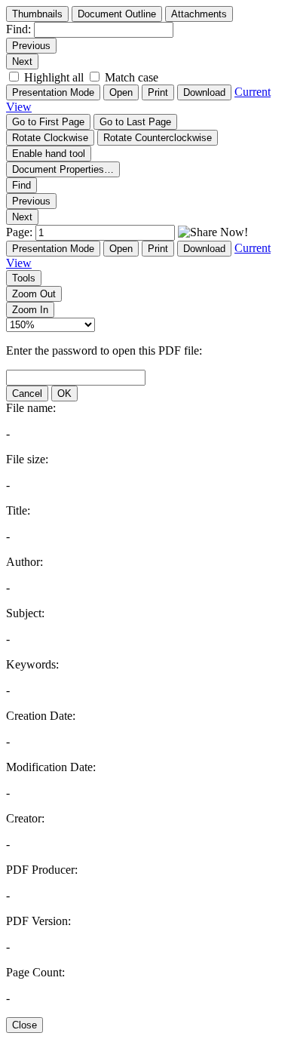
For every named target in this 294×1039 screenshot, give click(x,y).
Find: (18, 29)
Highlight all (54, 77)
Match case (131, 77)
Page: (20, 232)
